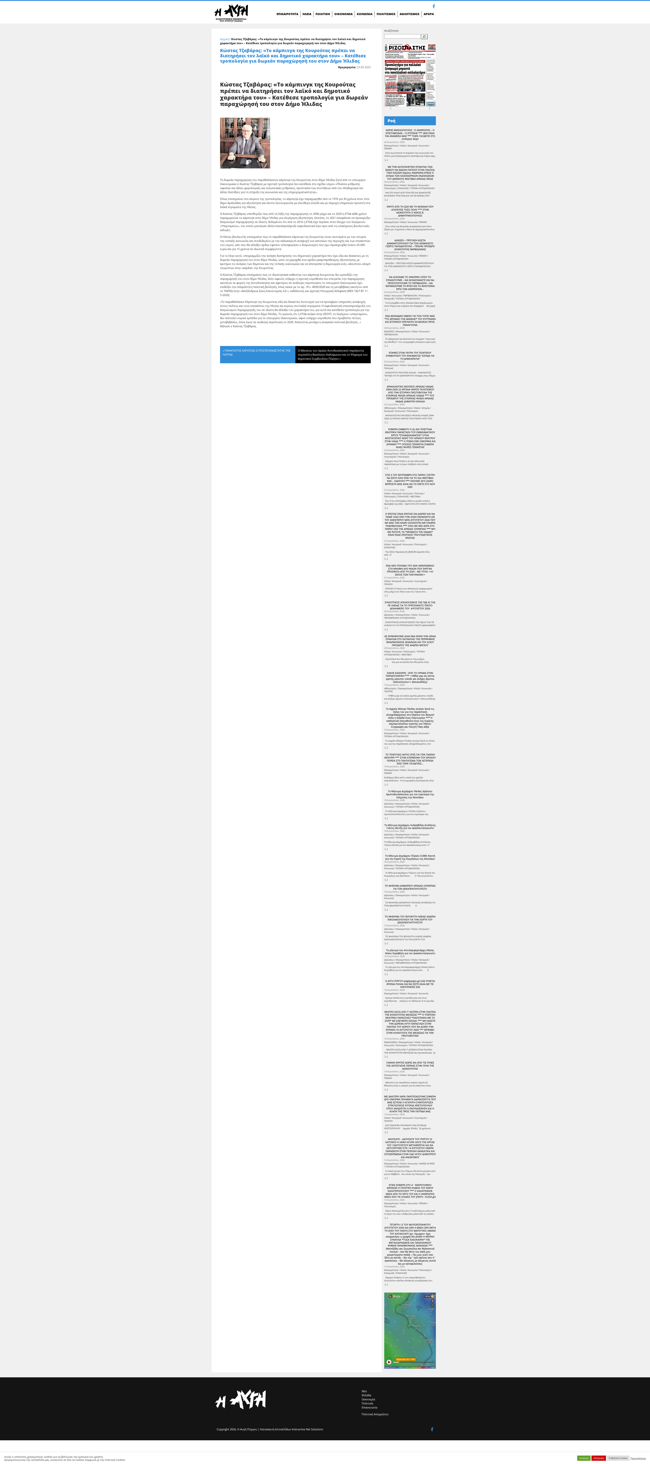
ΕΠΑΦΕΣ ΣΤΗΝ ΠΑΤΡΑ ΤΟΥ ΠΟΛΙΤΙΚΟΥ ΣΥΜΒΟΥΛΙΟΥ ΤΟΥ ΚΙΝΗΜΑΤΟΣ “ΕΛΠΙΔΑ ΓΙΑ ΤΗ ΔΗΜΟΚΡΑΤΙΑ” (410, 355)
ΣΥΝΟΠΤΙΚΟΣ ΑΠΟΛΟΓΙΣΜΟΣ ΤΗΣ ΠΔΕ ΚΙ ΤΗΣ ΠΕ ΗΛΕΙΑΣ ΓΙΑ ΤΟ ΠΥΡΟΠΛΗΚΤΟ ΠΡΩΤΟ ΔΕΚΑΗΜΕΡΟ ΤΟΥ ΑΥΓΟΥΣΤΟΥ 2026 (410, 605)
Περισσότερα (638, 1458)
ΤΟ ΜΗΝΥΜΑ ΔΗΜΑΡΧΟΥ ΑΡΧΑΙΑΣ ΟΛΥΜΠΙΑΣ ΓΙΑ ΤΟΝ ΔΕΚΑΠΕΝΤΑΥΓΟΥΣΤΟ (410, 887)
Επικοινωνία (369, 1407)
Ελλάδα (366, 1395)
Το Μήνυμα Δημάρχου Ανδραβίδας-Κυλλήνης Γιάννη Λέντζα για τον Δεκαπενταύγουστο (410, 827)
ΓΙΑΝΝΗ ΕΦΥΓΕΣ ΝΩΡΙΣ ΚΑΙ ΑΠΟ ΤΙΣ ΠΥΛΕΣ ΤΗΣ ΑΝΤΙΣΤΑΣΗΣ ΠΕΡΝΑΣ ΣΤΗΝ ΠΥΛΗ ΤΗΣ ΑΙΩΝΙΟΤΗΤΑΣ (410, 1065)
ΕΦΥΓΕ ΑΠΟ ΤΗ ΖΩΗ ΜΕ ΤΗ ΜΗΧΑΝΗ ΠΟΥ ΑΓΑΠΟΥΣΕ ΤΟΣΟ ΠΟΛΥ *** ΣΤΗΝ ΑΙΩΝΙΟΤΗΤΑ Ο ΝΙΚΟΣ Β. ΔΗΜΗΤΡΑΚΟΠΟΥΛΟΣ (410, 211)
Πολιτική (367, 1403)
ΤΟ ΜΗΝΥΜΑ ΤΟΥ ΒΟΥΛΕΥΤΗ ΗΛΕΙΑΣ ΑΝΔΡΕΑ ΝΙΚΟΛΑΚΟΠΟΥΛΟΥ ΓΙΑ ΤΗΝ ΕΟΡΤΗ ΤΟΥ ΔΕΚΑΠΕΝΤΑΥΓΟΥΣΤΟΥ (410, 919)
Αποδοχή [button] (584, 1458)
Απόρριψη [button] (598, 1458)
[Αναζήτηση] (424, 36)
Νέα (364, 1391)
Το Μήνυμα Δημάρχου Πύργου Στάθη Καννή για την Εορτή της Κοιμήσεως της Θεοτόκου (410, 857)
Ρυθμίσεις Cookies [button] (618, 1458)
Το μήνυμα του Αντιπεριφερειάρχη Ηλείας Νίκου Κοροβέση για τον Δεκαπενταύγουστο (410, 952)
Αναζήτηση (391, 30)
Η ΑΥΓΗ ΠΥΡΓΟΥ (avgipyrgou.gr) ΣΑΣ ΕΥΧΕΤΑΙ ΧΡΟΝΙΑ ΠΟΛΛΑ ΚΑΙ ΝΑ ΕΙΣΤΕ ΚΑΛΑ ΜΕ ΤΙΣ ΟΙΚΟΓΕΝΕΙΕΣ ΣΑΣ (410, 984)
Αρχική (224, 39)
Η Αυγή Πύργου (247, 1429)
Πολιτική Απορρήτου (375, 1414)
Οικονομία (368, 1399)
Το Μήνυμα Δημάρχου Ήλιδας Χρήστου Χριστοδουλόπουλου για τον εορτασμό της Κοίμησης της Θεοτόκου (410, 794)
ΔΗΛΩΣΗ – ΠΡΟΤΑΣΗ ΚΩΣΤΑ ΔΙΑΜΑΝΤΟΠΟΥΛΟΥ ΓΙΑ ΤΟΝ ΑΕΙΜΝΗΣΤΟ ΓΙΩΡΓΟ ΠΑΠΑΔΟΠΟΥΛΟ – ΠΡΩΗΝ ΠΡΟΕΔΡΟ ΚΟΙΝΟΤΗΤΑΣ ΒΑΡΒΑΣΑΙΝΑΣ (410, 245)
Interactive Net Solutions (307, 1429)
